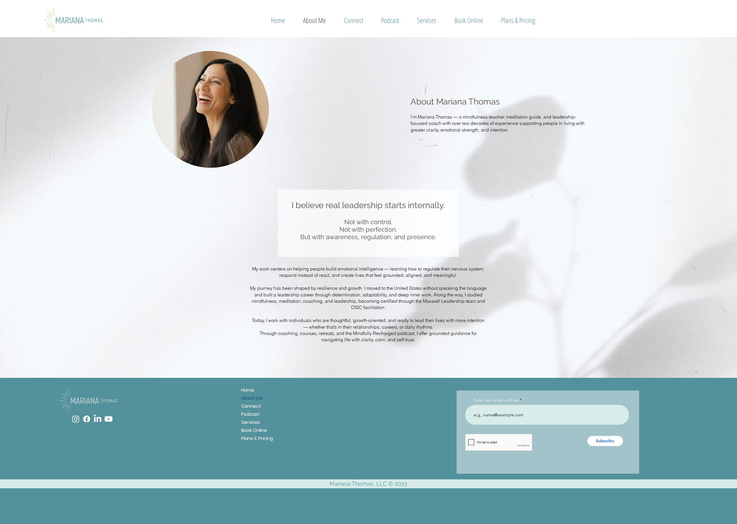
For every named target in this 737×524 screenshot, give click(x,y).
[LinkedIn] (97, 419)
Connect (251, 406)
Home (247, 390)
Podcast (250, 414)
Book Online (254, 430)
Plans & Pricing (257, 438)
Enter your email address (496, 400)
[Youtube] (108, 419)
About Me (252, 398)
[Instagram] (75, 419)
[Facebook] (86, 419)
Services (250, 422)
